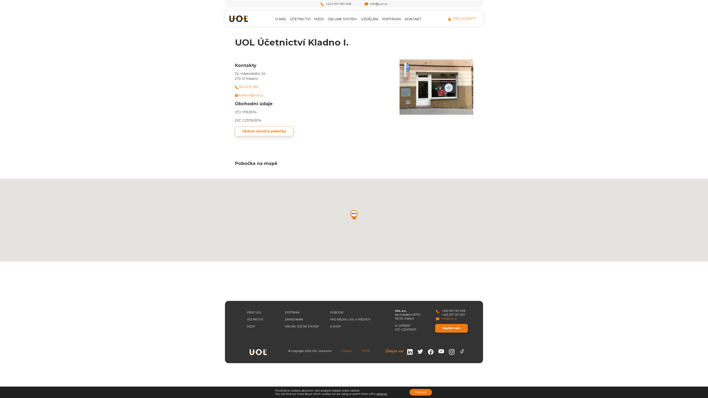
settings (381, 394)
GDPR (366, 351)
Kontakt (413, 19)
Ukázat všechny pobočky (264, 131)
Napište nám (451, 328)
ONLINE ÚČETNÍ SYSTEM (302, 326)
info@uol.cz (379, 4)
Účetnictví (300, 19)
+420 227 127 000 (453, 314)
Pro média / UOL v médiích (350, 319)
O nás (280, 19)
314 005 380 (249, 87)
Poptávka (391, 19)
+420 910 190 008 (338, 4)
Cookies (346, 351)
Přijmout (420, 392)
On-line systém (342, 19)
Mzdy (319, 19)
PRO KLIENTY (464, 19)
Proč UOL (254, 312)
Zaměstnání (294, 319)
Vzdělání (369, 19)
